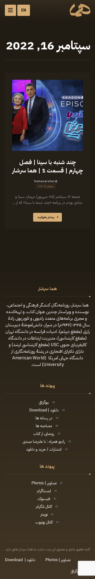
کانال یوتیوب (44, 522)
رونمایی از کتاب (43, 434)
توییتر (44, 514)
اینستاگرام (44, 491)
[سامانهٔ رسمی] (80, 10)
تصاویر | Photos (44, 483)
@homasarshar (45, 181)
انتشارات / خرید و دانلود (44, 449)
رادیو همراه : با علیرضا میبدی (44, 441)
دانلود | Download (44, 410)
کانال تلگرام (44, 507)
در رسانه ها (44, 418)
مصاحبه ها (44, 426)
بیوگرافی (44, 402)
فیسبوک (44, 499)
